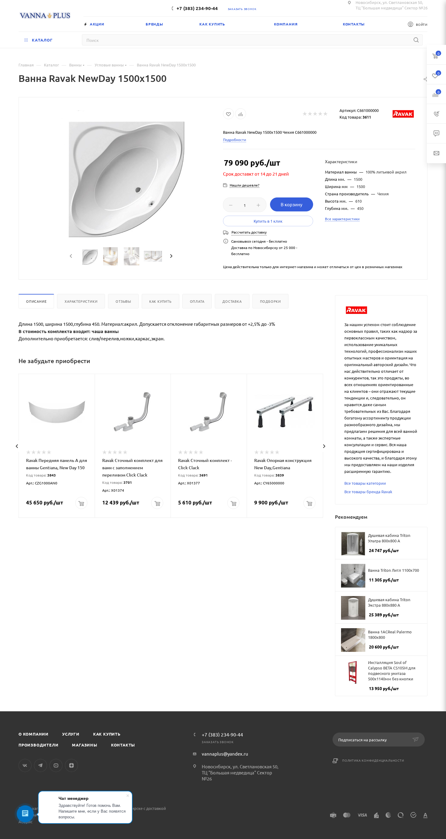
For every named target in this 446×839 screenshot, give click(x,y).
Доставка (232, 301)
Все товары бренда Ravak (368, 491)
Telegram (40, 765)
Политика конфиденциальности (373, 760)
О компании (34, 733)
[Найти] (416, 39)
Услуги (70, 733)
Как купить (160, 301)
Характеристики (81, 301)
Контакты (123, 744)
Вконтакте (25, 765)
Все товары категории (365, 483)
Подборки (270, 301)
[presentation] (70, 256)
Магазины (84, 744)
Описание (36, 301)
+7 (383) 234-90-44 (197, 8)
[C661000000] (121, 174)
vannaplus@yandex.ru (225, 753)
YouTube (56, 765)
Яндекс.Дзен (71, 765)
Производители (38, 744)
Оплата (197, 301)
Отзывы (123, 301)
